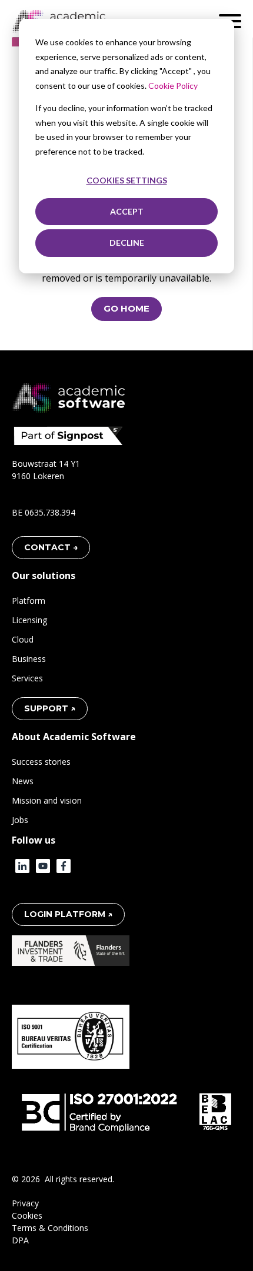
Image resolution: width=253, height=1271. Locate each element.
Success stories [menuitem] (41, 761)
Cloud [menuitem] (23, 639)
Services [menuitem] (27, 678)
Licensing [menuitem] (29, 620)
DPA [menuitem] (20, 1240)
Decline (126, 242)
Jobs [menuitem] (20, 819)
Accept (127, 211)
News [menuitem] (23, 781)
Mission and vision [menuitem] (47, 800)
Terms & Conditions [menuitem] (50, 1227)
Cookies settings (126, 180)
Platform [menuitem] (28, 600)
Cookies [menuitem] (27, 1215)
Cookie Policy (173, 86)
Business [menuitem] (29, 658)
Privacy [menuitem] (25, 1203)
